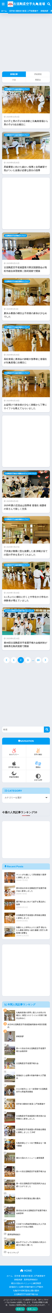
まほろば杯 (38, 780)
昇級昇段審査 (14, 777)
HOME (27, 1270)
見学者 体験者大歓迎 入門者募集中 (23, 11)
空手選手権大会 (14, 767)
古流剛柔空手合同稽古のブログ (15, 235)
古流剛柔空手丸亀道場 (29, 4)
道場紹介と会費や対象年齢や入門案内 (26, 1287)
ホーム (4, 11)
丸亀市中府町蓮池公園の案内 (26, 1291)
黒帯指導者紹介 (31, 1280)
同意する (20, 1309)
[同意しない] (48, 1304)
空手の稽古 (38, 754)
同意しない (32, 1309)
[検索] (47, 730)
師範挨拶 (44, 11)
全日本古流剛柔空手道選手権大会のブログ (19, 611)
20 (38, 660)
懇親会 (38, 767)
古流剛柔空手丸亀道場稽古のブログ (17, 89)
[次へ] (45, 660)
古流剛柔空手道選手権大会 (26, 1294)
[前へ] (7, 660)
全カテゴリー (14, 754)
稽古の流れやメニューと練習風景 (26, 1283)
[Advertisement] (26, 43)
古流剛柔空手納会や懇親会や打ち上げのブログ (20, 473)
